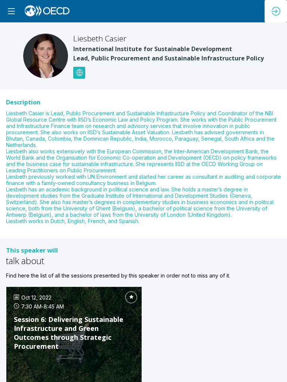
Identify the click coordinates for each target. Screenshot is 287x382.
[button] (11, 11)
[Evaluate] (131, 297)
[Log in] (276, 11)
